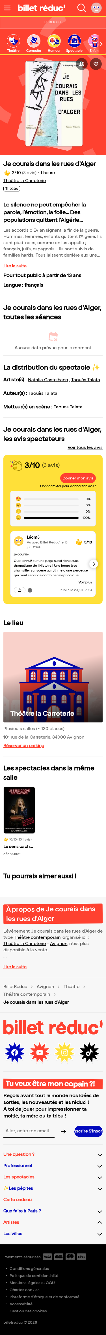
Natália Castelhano (48, 380)
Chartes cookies (25, 1289)
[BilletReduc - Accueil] (41, 8)
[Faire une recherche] (81, 8)
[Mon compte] (96, 8)
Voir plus (85, 582)
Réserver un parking (23, 745)
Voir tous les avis (85, 447)
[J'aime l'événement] (96, 64)
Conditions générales (29, 1268)
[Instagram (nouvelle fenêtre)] (64, 1052)
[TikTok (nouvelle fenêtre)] (89, 1052)
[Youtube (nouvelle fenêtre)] (39, 1052)
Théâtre (71, 987)
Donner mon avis (78, 478)
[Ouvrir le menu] (9, 8)
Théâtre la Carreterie (24, 181)
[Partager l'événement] (82, 64)
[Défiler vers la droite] (101, 44)
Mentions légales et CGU (32, 1282)
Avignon (58, 943)
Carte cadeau (17, 1199)
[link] (13, 43)
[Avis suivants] (93, 563)
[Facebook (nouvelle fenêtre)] (14, 1052)
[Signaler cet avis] (30, 590)
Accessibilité (21, 1304)
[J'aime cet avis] (19, 590)
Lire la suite (15, 266)
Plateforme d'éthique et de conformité (44, 1297)
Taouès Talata (85, 380)
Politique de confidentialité (34, 1275)
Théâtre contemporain (37, 937)
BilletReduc (15, 987)
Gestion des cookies (28, 1311)
